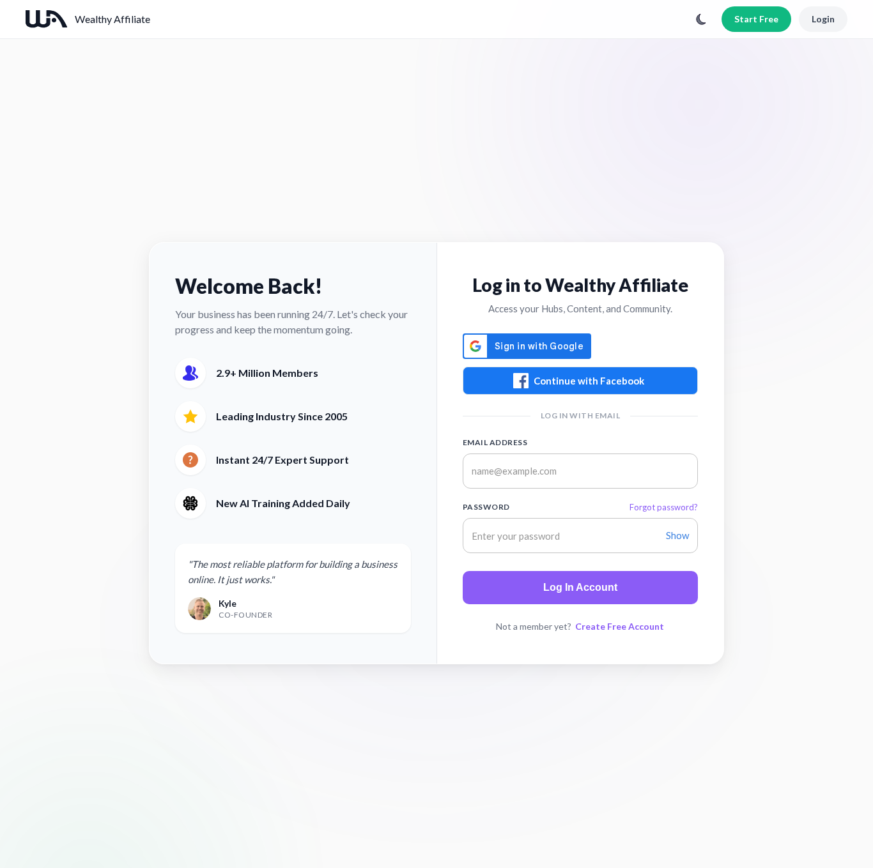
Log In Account (580, 587)
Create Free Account (619, 626)
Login (823, 18)
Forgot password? (664, 507)
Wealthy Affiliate (112, 19)
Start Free (756, 18)
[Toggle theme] (701, 19)
